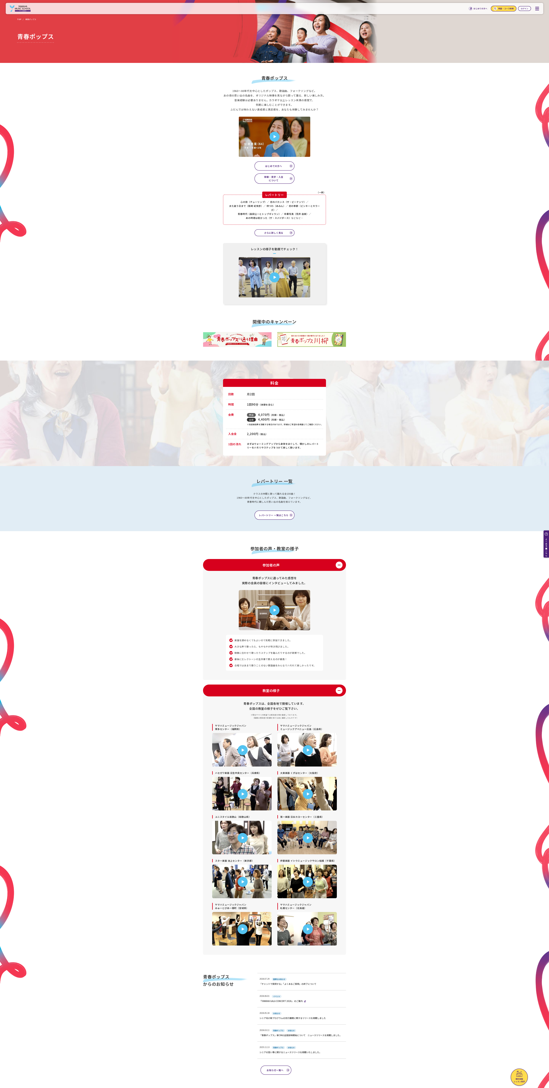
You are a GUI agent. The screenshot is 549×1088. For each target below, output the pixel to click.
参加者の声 (271, 564)
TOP (19, 19)
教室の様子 (271, 690)
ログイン (524, 8)
